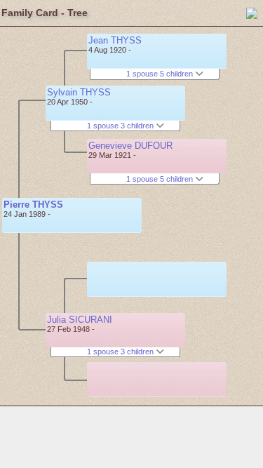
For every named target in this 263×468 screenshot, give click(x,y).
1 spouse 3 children (121, 125)
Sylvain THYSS (79, 92)
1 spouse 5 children (160, 73)
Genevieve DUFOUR (130, 145)
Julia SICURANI (79, 319)
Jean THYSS (115, 40)
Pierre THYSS (33, 204)
